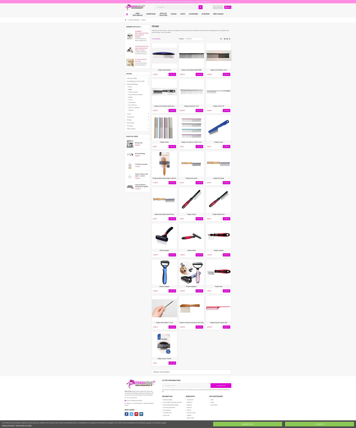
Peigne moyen (191, 214)
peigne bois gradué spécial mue (164, 214)
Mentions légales (167, 399)
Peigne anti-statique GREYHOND (192, 70)
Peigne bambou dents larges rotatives (164, 178)
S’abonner (221, 385)
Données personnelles (169, 407)
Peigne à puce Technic (164, 358)
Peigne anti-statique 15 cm (218, 70)
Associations (214, 405)
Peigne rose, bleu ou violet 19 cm (191, 142)
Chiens (212, 402)
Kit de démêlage (140, 153)
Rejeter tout (247, 424)
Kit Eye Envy (138, 143)
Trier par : (181, 38)
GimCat (189, 410)
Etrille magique (164, 250)
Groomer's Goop (191, 412)
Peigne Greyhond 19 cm (191, 106)
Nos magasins (167, 410)
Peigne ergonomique (164, 70)
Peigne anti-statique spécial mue (164, 106)
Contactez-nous (167, 412)
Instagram (141, 414)
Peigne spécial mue (219, 214)
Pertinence (189, 38)
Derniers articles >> (134, 27)
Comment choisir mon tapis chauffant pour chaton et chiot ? (141, 48)
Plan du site (166, 415)
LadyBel (189, 415)
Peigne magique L (191, 286)
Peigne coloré (164, 142)
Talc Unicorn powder (141, 164)
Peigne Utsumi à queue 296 (218, 322)
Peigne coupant (219, 250)
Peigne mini (218, 286)
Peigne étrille (191, 250)
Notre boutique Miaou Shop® (170, 405)
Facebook (126, 414)
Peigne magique (164, 286)
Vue (221, 38)
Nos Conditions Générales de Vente (172, 402)
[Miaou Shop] (135, 7)
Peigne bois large (218, 178)
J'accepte (320, 424)
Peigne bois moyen (191, 178)
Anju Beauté (190, 399)
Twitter (131, 414)
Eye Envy (189, 407)
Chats (212, 399)
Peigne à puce (218, 142)
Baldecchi (189, 402)
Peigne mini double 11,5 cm (164, 322)
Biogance (189, 405)
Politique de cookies (8, 425)
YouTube (136, 414)
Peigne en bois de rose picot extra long (191, 322)
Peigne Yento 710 (218, 106)
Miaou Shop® (190, 418)
